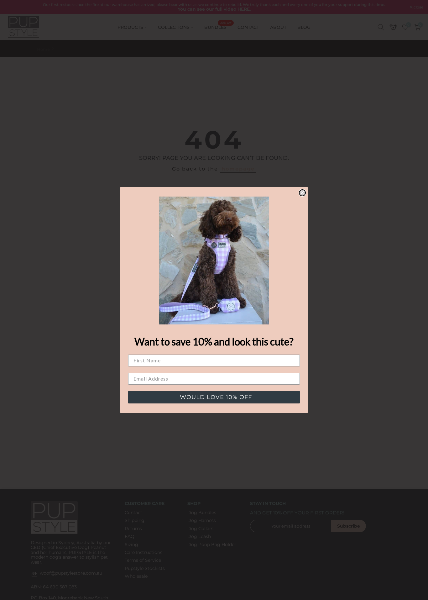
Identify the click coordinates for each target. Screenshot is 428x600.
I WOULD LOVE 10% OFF (214, 397)
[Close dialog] (302, 193)
